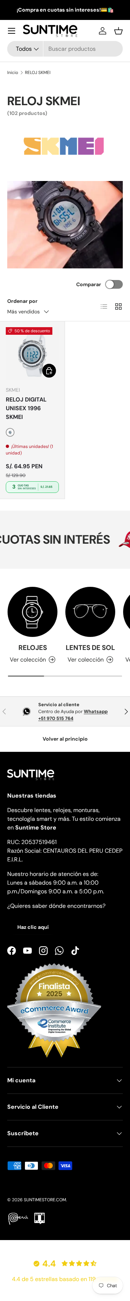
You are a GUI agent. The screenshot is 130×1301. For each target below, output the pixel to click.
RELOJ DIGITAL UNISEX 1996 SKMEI (26, 408)
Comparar (88, 284)
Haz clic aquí (33, 927)
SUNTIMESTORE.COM (45, 1200)
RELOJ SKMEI (38, 72)
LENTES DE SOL (90, 647)
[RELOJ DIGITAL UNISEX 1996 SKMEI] (32, 353)
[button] (118, 31)
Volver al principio (65, 739)
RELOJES (32, 647)
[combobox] (65, 49)
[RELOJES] (32, 612)
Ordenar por (22, 301)
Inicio (12, 72)
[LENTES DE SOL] (90, 612)
